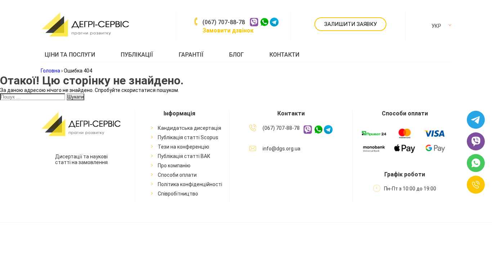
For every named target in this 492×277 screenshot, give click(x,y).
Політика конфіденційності (190, 184)
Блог (236, 54)
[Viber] (476, 142)
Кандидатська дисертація (189, 128)
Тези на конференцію (183, 147)
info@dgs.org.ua (281, 148)
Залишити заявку (350, 24)
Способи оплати (177, 175)
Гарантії (191, 54)
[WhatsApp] (476, 163)
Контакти (284, 54)
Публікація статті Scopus (188, 137)
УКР (436, 26)
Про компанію (174, 165)
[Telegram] (476, 120)
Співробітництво (178, 194)
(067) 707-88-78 (223, 22)
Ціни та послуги (70, 54)
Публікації (137, 54)
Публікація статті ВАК (184, 156)
